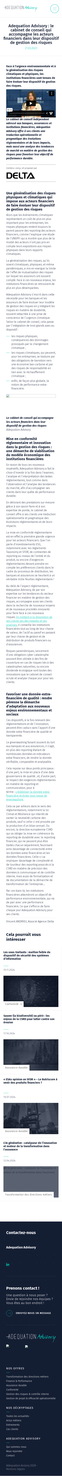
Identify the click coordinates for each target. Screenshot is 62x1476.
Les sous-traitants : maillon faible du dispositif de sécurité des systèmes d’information (26, 955)
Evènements (13, 1424)
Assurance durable (16, 1067)
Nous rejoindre (14, 1451)
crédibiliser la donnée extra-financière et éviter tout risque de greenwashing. (28, 795)
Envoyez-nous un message (33, 1313)
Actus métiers (13, 1420)
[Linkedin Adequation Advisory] (7, 1265)
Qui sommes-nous (16, 1446)
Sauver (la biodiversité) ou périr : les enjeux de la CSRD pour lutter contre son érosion (28, 1019)
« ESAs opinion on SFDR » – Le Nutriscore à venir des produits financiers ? (30, 1081)
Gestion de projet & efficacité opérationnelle (31, 1398)
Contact (10, 1455)
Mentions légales (15, 1469)
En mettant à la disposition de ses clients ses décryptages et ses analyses (29, 621)
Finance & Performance (19, 1381)
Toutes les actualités (17, 1416)
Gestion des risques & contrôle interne (27, 1394)
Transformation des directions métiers (28, 1194)
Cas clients (12, 1429)
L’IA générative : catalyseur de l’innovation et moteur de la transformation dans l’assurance (30, 1146)
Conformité (12, 1004)
